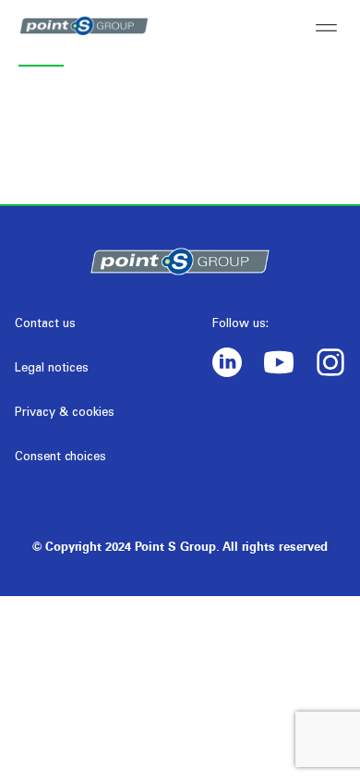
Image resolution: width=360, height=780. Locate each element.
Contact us (45, 325)
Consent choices (60, 458)
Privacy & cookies (64, 414)
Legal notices (52, 369)
